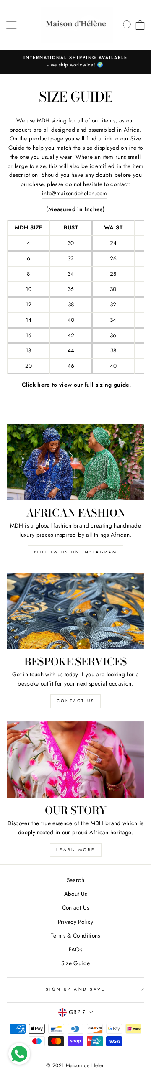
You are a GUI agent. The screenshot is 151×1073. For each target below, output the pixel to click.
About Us (75, 893)
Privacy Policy (76, 922)
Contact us (75, 701)
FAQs (75, 949)
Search (75, 880)
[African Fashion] (75, 462)
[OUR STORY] (75, 759)
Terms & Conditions (75, 935)
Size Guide (75, 963)
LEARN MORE (75, 849)
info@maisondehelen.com (74, 193)
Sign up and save (75, 989)
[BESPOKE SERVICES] (75, 611)
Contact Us (75, 907)
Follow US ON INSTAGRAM (75, 552)
